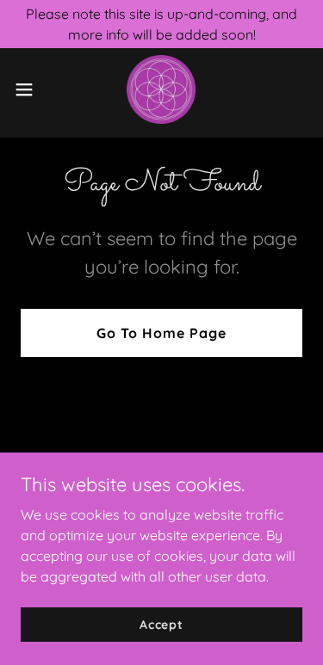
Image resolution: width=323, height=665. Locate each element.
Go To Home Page (161, 333)
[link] (161, 89)
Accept (161, 623)
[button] (30, 89)
